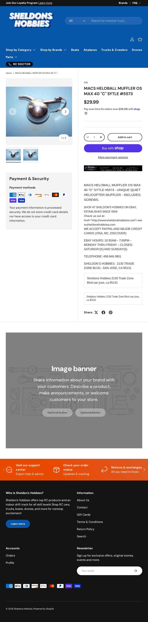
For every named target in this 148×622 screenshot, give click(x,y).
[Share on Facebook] (103, 312)
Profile (10, 563)
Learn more (45, 3)
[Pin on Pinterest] (110, 312)
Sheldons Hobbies (23, 608)
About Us (83, 500)
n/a (86, 82)
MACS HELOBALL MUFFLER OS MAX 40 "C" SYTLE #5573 (36, 73)
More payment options (113, 157)
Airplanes (90, 50)
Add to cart (125, 137)
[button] (140, 39)
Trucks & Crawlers (114, 50)
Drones (137, 50)
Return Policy (85, 529)
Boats (75, 50)
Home (9, 73)
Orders (10, 555)
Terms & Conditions (90, 522)
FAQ (134, 3)
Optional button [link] (57, 412)
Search (81, 536)
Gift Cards (83, 515)
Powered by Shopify (43, 608)
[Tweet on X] (96, 312)
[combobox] (103, 21)
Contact (82, 507)
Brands (123, 3)
